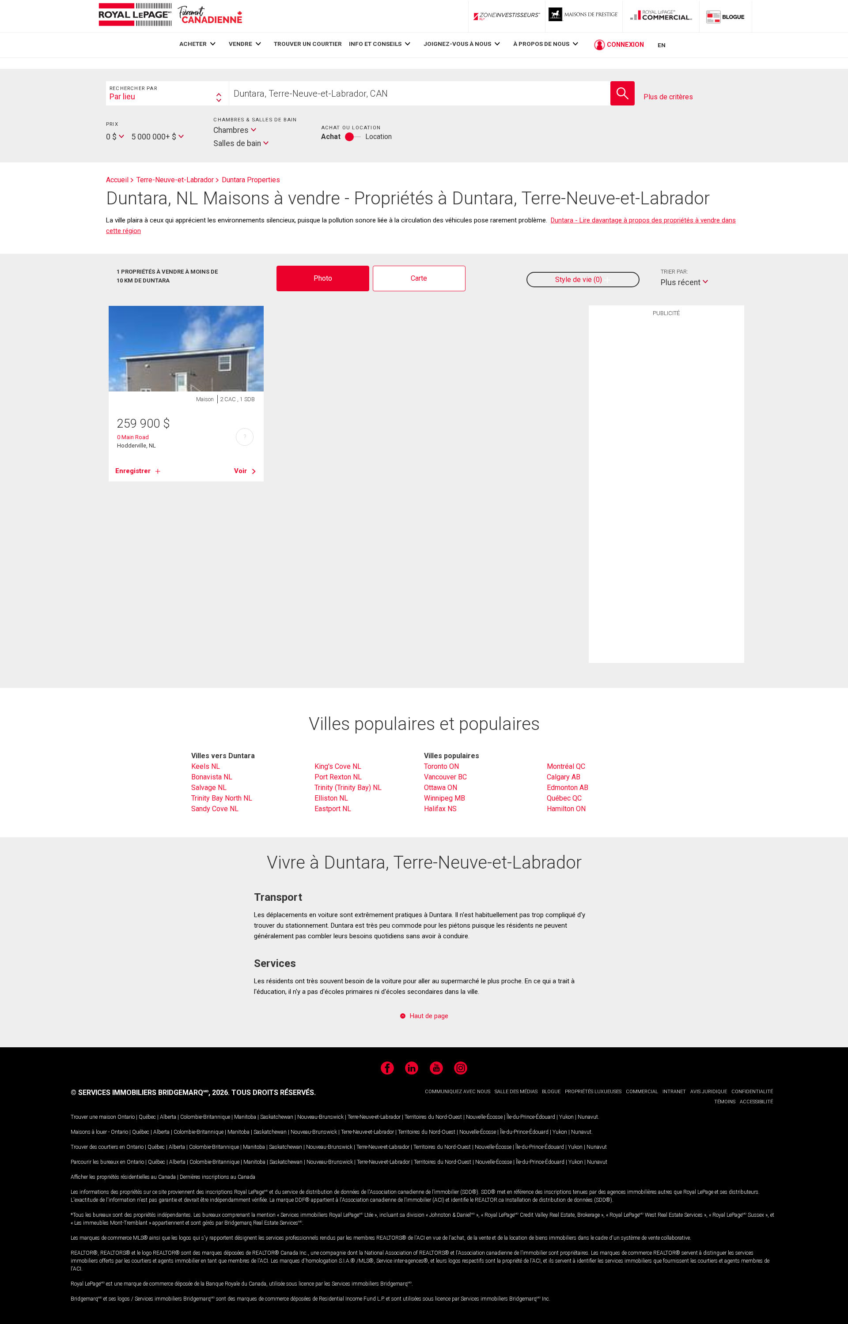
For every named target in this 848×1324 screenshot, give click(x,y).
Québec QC (564, 798)
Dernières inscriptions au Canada (217, 1177)
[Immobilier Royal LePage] (170, 16)
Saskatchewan (276, 1117)
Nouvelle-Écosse (484, 1117)
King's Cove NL (337, 766)
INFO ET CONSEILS (375, 43)
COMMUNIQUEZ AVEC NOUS (457, 1092)
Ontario (126, 1117)
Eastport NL (332, 809)
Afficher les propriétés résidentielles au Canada (123, 1177)
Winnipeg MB (444, 798)
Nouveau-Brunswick (320, 1117)
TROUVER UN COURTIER (308, 43)
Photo (323, 278)
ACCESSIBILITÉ (756, 1102)
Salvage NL (209, 787)
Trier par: (674, 271)
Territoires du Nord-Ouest (433, 1117)
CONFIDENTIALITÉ (752, 1092)
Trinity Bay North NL (221, 798)
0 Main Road (133, 437)
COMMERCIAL (642, 1092)
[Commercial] (661, 16)
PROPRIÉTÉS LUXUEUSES (593, 1092)
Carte (419, 278)
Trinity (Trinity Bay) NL (348, 787)
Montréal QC (566, 766)
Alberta (168, 1117)
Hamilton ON (566, 809)
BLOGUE (551, 1092)
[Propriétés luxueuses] (584, 16)
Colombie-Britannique (205, 1117)
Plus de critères (668, 97)
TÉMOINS (724, 1102)
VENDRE (240, 43)
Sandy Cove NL (214, 809)
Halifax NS (440, 809)
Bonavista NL (211, 777)
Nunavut (588, 1117)
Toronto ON (441, 766)
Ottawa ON (440, 787)
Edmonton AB (567, 787)
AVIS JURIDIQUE (708, 1092)
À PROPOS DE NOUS (541, 43)
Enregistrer (133, 471)
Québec (147, 1117)
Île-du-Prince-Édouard (531, 1117)
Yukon (566, 1117)
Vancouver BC (445, 777)
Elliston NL (331, 798)
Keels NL (205, 766)
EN (662, 45)
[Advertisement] (666, 457)
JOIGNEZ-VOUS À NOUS (457, 43)
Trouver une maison (93, 1117)
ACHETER (193, 43)
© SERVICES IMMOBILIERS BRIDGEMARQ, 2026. (150, 1092)
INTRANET (674, 1092)
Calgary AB (563, 777)
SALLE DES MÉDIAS (516, 1092)
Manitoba (245, 1117)
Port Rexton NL (338, 777)
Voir (240, 471)
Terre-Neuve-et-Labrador (374, 1117)
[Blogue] (726, 16)
